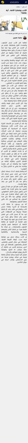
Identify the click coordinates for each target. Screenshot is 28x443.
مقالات (18, 7)
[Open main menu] (26, 2)
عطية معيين (17, 38)
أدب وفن (24, 7)
